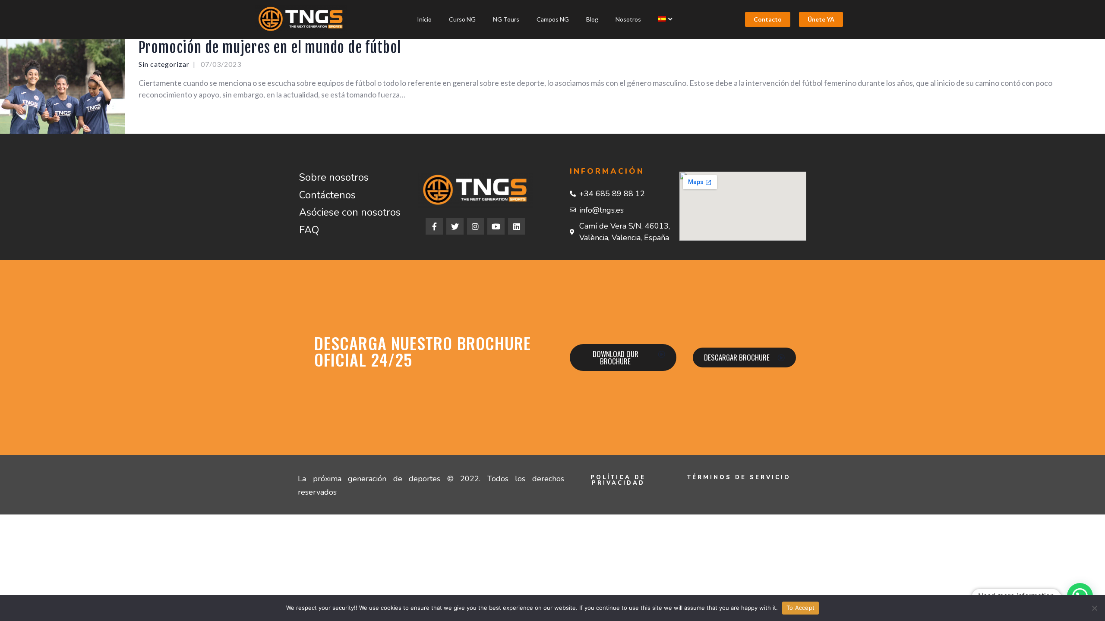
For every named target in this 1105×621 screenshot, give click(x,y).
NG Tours (506, 19)
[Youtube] (496, 226)
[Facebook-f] (434, 226)
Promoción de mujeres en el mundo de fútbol (270, 47)
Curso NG (462, 19)
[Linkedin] (516, 226)
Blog (592, 19)
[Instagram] (475, 226)
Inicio (424, 19)
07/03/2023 (221, 64)
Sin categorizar (164, 64)
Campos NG (553, 19)
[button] (767, 19)
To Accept (800, 607)
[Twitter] (455, 226)
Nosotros (628, 19)
